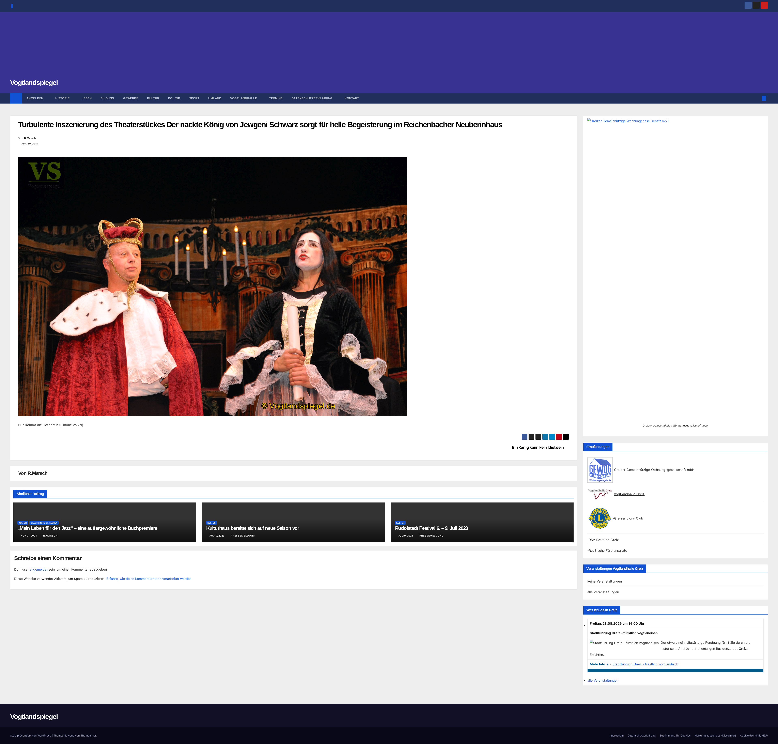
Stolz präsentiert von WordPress (31, 735)
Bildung (107, 98)
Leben (87, 98)
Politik (174, 98)
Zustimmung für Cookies (675, 735)
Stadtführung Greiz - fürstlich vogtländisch (645, 664)
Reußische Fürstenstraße (608, 550)
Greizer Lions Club (628, 518)
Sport (194, 98)
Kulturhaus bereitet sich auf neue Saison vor (252, 528)
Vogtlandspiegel (34, 82)
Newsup (69, 735)
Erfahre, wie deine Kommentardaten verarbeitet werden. (149, 579)
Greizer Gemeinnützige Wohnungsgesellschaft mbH (654, 470)
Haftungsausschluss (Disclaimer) (715, 735)
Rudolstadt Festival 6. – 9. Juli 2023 (431, 528)
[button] (757, 98)
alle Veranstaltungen (603, 592)
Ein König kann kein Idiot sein (538, 447)
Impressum (617, 735)
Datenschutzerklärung (313, 98)
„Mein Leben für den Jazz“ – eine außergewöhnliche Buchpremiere (87, 528)
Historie (63, 98)
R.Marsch (30, 138)
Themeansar (88, 735)
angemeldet (39, 569)
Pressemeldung (243, 535)
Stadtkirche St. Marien (44, 523)
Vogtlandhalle (244, 98)
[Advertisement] (389, 47)
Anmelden (35, 98)
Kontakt (352, 98)
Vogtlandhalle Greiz (629, 494)
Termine (276, 98)
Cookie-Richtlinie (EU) (754, 735)
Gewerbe (130, 98)
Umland (214, 98)
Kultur (153, 98)
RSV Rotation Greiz (604, 540)
